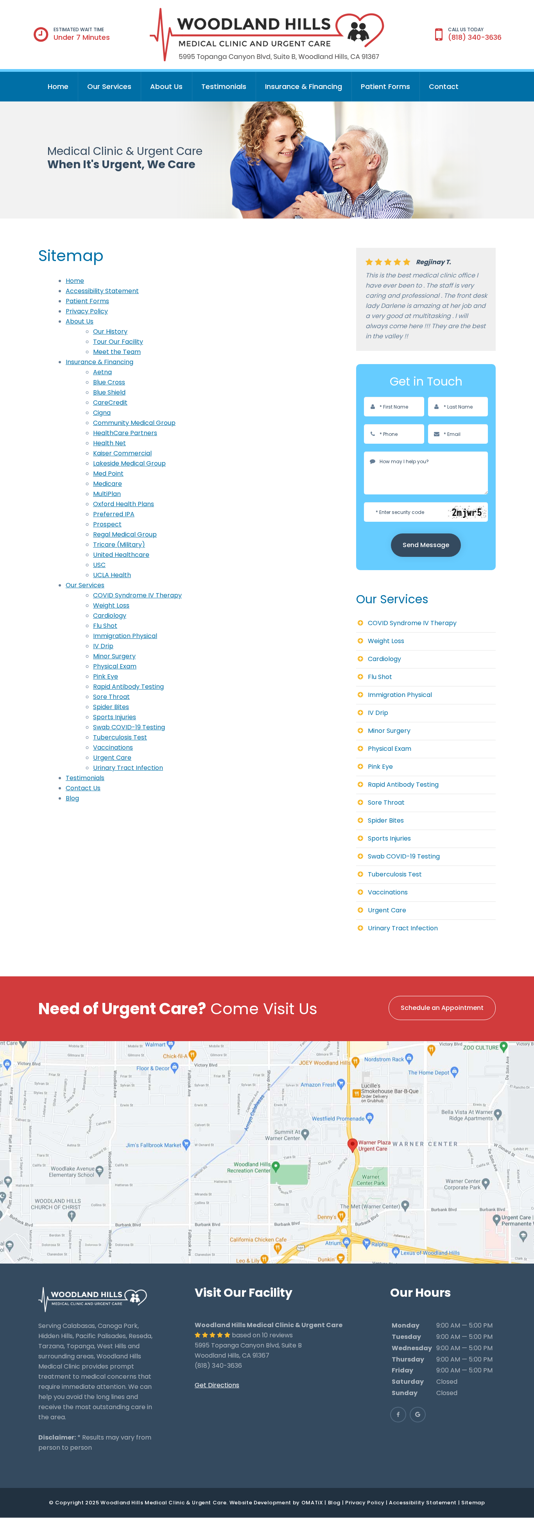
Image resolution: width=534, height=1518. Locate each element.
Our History (110, 331)
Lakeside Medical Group (129, 463)
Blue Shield (109, 392)
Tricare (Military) (119, 544)
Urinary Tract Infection (128, 767)
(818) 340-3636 (475, 37)
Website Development (260, 1502)
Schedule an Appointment (442, 1007)
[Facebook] (398, 1414)
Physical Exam (114, 666)
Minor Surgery (114, 656)
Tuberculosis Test (120, 737)
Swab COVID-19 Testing (129, 727)
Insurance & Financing (303, 86)
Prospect (107, 524)
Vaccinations (113, 747)
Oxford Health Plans (123, 503)
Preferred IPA (113, 514)
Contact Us (83, 788)
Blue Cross (109, 382)
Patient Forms (385, 86)
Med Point (108, 473)
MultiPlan (107, 493)
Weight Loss (111, 605)
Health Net (109, 443)
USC (99, 564)
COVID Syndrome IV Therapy (137, 595)
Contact (444, 86)
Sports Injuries (114, 717)
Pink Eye (105, 676)
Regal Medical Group (125, 534)
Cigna (102, 412)
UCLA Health (112, 575)
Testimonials (223, 86)
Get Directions (217, 1385)
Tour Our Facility (118, 341)
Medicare (107, 483)
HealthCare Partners (125, 432)
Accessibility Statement (102, 290)
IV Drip (103, 646)
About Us (166, 86)
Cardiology (109, 615)
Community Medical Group (134, 422)
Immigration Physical (125, 635)
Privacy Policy (87, 311)
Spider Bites (111, 706)
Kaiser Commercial (122, 453)
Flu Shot (105, 625)
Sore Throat (111, 696)
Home (58, 86)
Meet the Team (117, 351)
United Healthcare (121, 554)
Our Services (109, 86)
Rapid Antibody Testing (128, 686)
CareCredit (110, 402)
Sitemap (473, 1502)
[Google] (418, 1414)
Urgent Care (112, 757)
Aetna (102, 372)
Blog (72, 798)
